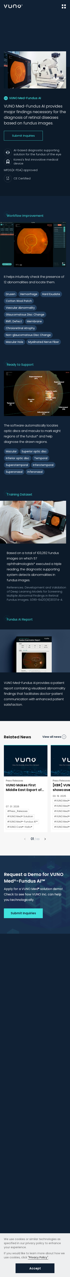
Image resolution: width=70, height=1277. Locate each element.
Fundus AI (56, 17)
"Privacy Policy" (38, 1257)
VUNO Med (39, 17)
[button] (45, 839)
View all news (51, 737)
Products (22, 17)
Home (7, 17)
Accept (35, 1268)
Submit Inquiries (23, 136)
